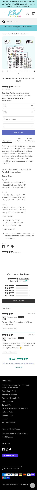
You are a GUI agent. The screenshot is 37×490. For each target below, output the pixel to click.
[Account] (27, 12)
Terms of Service (8, 422)
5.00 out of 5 (24, 279)
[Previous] (3, 71)
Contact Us (6, 405)
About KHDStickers (29, 140)
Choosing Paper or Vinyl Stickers (15, 433)
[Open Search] (3, 21)
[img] (7, 314)
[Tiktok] (10, 449)
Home (4, 34)
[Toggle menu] (2, 13)
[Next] (34, 71)
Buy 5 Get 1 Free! (9, 391)
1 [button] (7, 71)
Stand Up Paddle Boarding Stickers (18, 34)
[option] (18, 52)
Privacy (5, 419)
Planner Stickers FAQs (11, 398)
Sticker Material (18, 140)
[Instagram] (7, 449)
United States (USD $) (11, 468)
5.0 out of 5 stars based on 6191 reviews (18, 363)
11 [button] (18, 73)
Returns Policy (7, 412)
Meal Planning (7, 437)
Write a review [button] (18, 300)
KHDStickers (16, 484)
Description (7, 141)
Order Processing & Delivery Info (15, 408)
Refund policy (7, 415)
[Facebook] (3, 449)
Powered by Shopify (27, 484)
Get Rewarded (7, 401)
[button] (7, 87)
